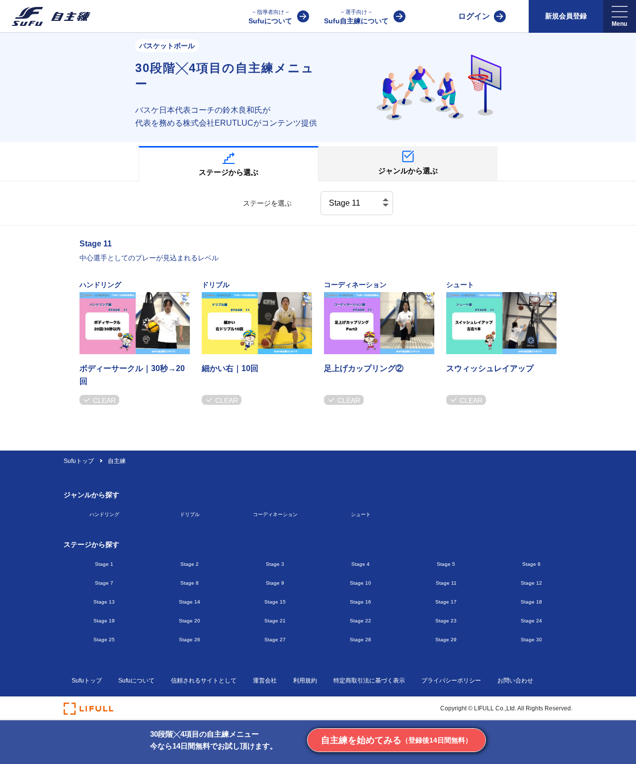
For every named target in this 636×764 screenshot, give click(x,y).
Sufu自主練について (356, 17)
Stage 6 (531, 564)
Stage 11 (446, 583)
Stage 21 (275, 620)
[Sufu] (45, 16)
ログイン (474, 16)
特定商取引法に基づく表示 (369, 680)
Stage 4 (360, 564)
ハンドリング (104, 514)
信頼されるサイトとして (204, 680)
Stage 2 (189, 564)
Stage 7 (104, 583)
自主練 (117, 461)
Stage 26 (189, 639)
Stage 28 (360, 639)
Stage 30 (531, 639)
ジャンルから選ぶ (408, 170)
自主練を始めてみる (396, 740)
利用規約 (305, 680)
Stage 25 (104, 639)
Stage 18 (531, 602)
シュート (361, 514)
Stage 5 (446, 564)
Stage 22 (360, 620)
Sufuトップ (79, 461)
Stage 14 (189, 602)
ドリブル (190, 514)
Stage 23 (446, 620)
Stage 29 (446, 639)
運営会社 (265, 680)
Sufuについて (270, 17)
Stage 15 (275, 602)
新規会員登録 (566, 16)
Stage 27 (275, 639)
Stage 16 (360, 602)
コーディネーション (275, 514)
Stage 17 (446, 602)
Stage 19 (104, 620)
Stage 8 (189, 583)
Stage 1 (104, 564)
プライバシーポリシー (451, 680)
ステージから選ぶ (228, 172)
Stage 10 (360, 583)
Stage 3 (275, 564)
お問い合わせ (515, 680)
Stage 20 (189, 620)
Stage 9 (275, 583)
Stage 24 (531, 620)
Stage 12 (531, 583)
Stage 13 (104, 602)
